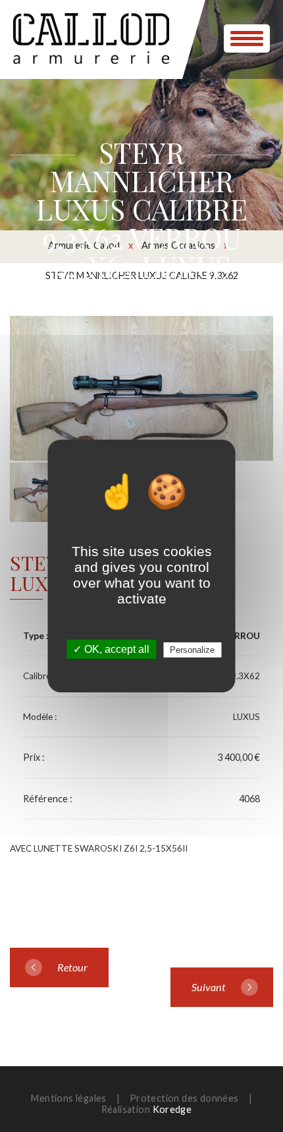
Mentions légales (68, 1098)
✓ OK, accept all (111, 649)
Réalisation (146, 1109)
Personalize (192, 650)
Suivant (209, 987)
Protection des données (184, 1098)
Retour (72, 967)
